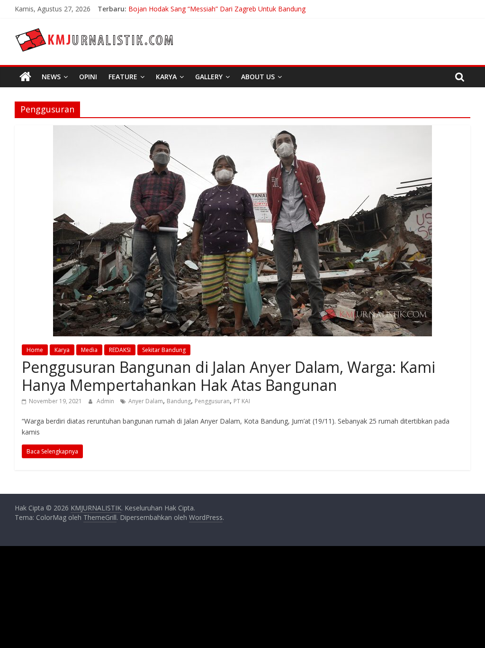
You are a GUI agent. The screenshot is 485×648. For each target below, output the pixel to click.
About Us (258, 76)
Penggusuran (212, 401)
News (51, 76)
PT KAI (242, 401)
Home (35, 350)
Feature (122, 76)
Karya (166, 76)
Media (89, 350)
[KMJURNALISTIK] (25, 77)
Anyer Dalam (145, 401)
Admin (106, 401)
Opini (88, 76)
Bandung (179, 401)
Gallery (209, 76)
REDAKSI (120, 350)
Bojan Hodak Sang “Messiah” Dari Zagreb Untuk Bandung (216, 8)
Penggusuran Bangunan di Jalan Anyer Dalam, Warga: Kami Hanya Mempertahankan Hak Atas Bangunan (228, 376)
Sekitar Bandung (164, 350)
